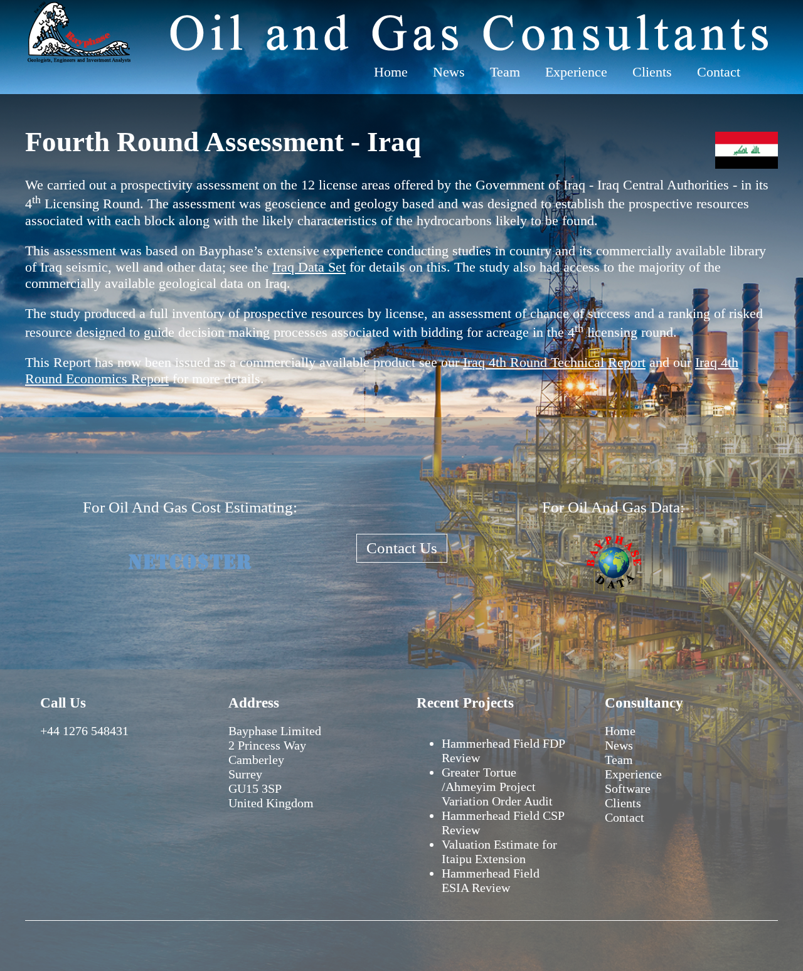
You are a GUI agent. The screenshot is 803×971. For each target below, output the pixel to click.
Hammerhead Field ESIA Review (491, 880)
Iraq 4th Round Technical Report (554, 362)
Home (391, 72)
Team (505, 72)
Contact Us (401, 547)
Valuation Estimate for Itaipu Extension (499, 851)
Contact (718, 72)
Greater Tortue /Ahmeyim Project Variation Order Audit (497, 786)
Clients (652, 72)
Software (628, 788)
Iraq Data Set (309, 267)
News (449, 72)
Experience (576, 72)
